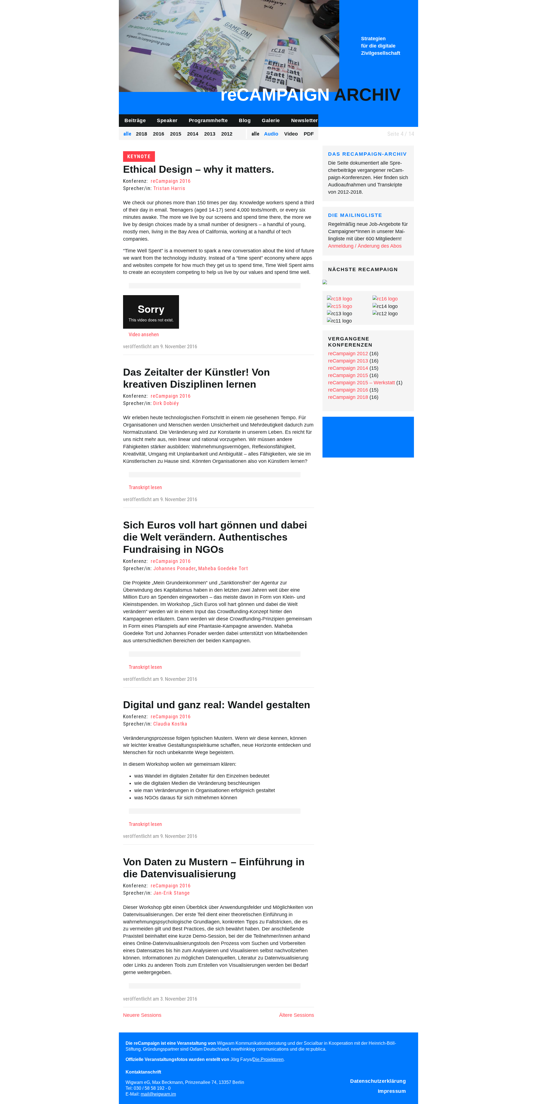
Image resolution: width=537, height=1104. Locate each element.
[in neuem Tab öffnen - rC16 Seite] (385, 299)
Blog (245, 120)
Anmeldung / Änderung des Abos (365, 246)
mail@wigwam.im (158, 1093)
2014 (192, 134)
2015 (175, 134)
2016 (158, 134)
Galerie (271, 120)
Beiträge (135, 120)
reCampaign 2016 (171, 181)
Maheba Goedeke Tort (223, 568)
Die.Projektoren (268, 1059)
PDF (309, 134)
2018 (141, 134)
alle (127, 134)
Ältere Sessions (296, 1015)
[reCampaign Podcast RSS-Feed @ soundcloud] (368, 444)
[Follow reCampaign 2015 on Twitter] (339, 429)
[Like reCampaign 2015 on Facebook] (353, 429)
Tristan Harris (169, 188)
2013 (209, 134)
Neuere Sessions (142, 1015)
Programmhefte (208, 120)
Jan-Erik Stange (171, 893)
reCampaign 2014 (348, 368)
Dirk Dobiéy (166, 403)
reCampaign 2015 (348, 375)
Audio (271, 134)
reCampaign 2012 (348, 353)
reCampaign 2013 (348, 361)
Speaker (167, 120)
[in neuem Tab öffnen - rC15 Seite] (339, 306)
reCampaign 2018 (348, 397)
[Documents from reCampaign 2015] (398, 429)
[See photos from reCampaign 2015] (368, 429)
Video (291, 134)
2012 (226, 134)
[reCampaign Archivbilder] (229, 45)
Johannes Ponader (174, 568)
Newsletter (304, 120)
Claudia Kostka (170, 724)
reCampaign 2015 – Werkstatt (361, 382)
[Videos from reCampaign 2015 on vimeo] (383, 429)
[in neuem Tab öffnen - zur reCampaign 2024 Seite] (324, 281)
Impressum (392, 1091)
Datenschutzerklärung (378, 1081)
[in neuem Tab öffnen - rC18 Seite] (339, 299)
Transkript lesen (145, 487)
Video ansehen (144, 334)
